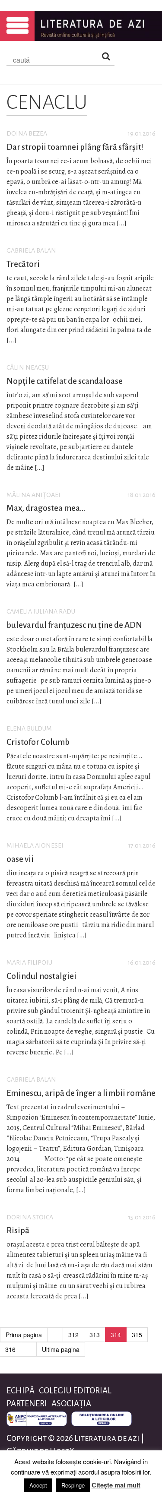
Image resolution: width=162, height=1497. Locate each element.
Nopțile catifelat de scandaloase (64, 381)
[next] (29, 1349)
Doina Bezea (26, 133)
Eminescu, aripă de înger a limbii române (81, 1093)
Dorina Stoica (29, 1217)
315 (137, 1334)
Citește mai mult (116, 1485)
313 (94, 1334)
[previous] (55, 1334)
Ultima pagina (60, 1349)
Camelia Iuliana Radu (40, 611)
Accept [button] (38, 1485)
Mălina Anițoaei (33, 494)
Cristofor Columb (38, 742)
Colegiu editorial (75, 1390)
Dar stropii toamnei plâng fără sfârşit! (74, 147)
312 (73, 1334)
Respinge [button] (73, 1485)
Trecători (23, 264)
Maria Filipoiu (29, 962)
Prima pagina (24, 1334)
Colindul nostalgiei (41, 976)
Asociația (71, 1403)
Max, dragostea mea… (45, 508)
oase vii (20, 859)
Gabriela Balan (31, 250)
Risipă (17, 1230)
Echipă (20, 1390)
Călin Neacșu (27, 367)
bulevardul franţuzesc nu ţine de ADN (74, 625)
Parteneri (26, 1403)
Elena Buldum (29, 728)
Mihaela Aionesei (35, 845)
